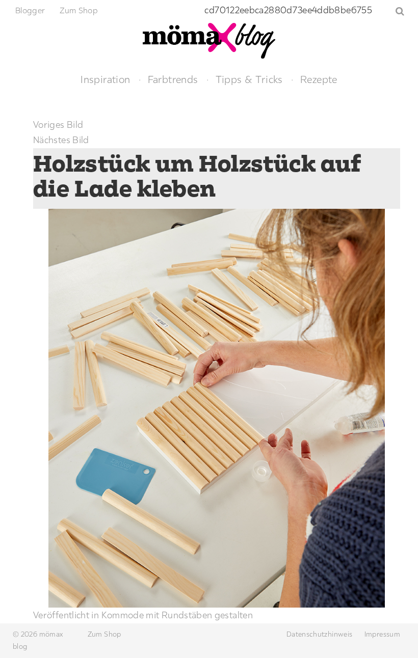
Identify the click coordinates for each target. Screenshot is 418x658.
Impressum (382, 634)
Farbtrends (173, 79)
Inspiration (105, 79)
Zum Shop (79, 10)
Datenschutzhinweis (319, 634)
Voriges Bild (58, 124)
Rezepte (318, 79)
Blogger (30, 10)
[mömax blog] (209, 39)
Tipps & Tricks (249, 79)
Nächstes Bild (61, 140)
